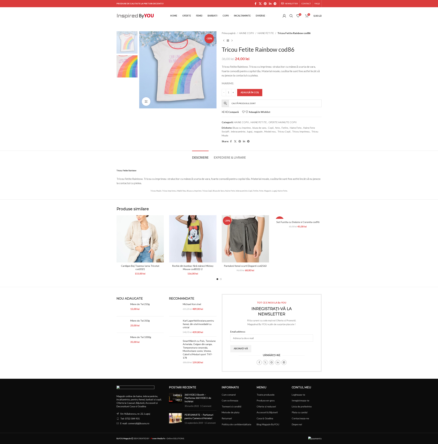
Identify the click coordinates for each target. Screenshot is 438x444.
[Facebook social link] (256, 3)
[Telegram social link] (274, 3)
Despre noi (297, 424)
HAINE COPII (246, 33)
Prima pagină (228, 33)
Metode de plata (230, 412)
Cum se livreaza (230, 400)
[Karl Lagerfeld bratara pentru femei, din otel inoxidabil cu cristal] (174, 326)
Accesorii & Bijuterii (267, 412)
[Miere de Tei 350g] (122, 324)
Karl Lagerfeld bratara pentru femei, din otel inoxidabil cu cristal (198, 324)
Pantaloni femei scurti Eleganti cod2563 (245, 265)
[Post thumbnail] (175, 400)
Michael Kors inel (192, 304)
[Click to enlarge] (146, 101)
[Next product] (232, 40)
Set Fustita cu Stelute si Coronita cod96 (297, 222)
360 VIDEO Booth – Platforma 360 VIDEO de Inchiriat (197, 398)
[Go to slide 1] (217, 279)
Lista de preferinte (302, 406)
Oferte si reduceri (266, 406)
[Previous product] (224, 40)
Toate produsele (266, 394)
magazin (258, 131)
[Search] (291, 15)
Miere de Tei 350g (140, 320)
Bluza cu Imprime (242, 127)
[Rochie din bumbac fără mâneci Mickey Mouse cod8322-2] (193, 239)
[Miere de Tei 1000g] (122, 341)
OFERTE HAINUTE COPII (282, 122)
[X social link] (260, 3)
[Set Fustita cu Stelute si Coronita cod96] (298, 217)
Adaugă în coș (250, 92)
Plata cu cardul (299, 412)
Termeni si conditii (231, 406)
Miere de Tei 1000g (140, 337)
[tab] (200, 156)
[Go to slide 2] (221, 279)
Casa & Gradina (265, 418)
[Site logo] (135, 15)
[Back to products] (228, 40)
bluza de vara (259, 127)
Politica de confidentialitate (236, 424)
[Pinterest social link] (265, 3)
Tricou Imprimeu (301, 131)
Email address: (238, 331)
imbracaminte (238, 131)
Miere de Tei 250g (140, 304)
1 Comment (205, 406)
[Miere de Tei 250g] (122, 308)
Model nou (270, 131)
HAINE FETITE (266, 33)
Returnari (227, 418)
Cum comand (229, 394)
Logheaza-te (298, 394)
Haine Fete (296, 127)
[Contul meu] (284, 15)
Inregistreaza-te (300, 400)
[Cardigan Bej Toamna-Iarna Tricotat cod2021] (140, 239)
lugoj (249, 131)
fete (277, 127)
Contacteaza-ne (300, 418)
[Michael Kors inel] (174, 308)
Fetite (285, 127)
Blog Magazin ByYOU (268, 424)
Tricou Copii (283, 131)
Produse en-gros (266, 400)
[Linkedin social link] (270, 3)
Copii (270, 127)
